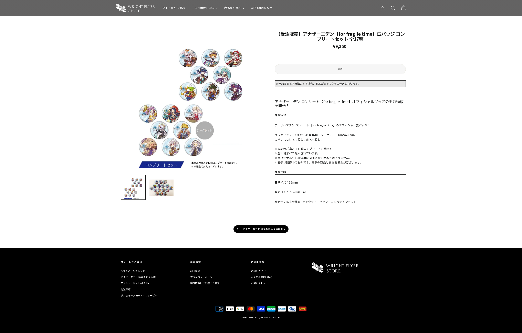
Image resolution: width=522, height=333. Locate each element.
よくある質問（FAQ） (263, 277)
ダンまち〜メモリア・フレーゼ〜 (139, 295)
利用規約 (195, 271)
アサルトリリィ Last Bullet (135, 283)
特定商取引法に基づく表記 (205, 283)
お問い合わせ (258, 283)
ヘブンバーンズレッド (133, 271)
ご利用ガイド (258, 271)
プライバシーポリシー (202, 277)
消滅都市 (125, 289)
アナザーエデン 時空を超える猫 (138, 277)
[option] (191, 101)
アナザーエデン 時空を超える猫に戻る (263, 228)
